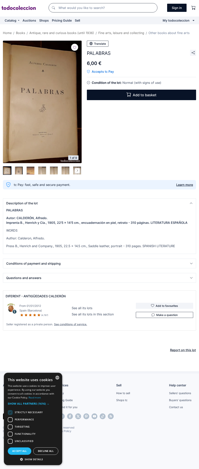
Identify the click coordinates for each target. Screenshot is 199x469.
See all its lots (82, 308)
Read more (35, 397)
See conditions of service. (70, 324)
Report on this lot (183, 350)
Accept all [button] (19, 451)
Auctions (29, 20)
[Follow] (74, 47)
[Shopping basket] (193, 7)
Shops (44, 20)
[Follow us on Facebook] (70, 416)
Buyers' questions (180, 400)
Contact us (176, 407)
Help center (177, 385)
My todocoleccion (176, 20)
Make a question (167, 315)
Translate (100, 43)
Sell (77, 20)
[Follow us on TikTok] (103, 416)
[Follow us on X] (78, 416)
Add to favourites (167, 305)
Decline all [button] (46, 451)
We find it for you (66, 407)
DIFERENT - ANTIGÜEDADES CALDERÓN (36, 296)
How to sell (123, 393)
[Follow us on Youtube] (94, 416)
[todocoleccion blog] (111, 416)
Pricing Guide (62, 20)
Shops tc (121, 400)
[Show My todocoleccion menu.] (193, 20)
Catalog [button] (11, 20)
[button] (99, 203)
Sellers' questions (180, 393)
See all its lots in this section (93, 314)
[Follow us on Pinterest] (86, 416)
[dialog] (33, 419)
